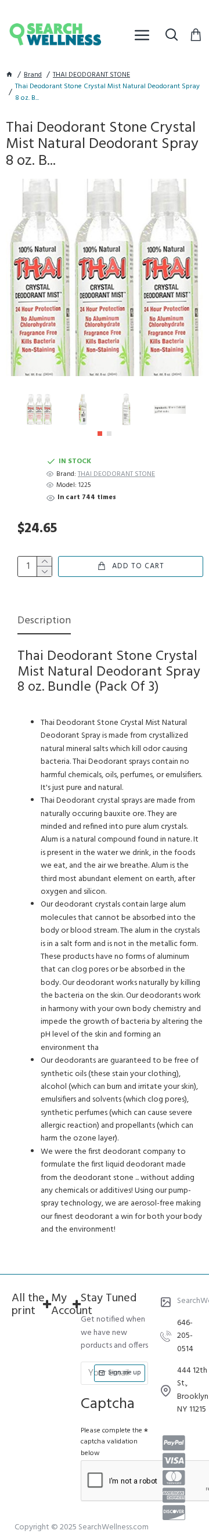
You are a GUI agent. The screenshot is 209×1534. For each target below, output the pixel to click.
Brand (33, 75)
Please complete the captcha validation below (111, 1442)
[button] (100, 433)
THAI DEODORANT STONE (91, 75)
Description (44, 622)
